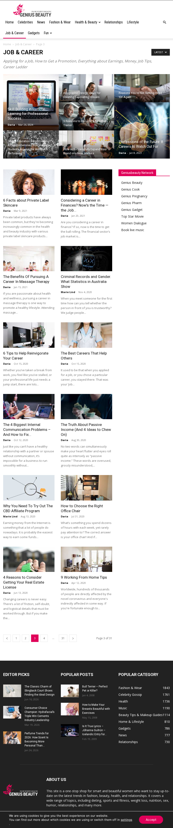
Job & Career (14, 33)
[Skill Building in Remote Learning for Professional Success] (31, 102)
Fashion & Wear (60, 22)
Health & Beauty (86, 22)
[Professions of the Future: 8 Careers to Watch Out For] (142, 130)
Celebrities (25, 22)
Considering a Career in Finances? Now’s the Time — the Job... (84, 205)
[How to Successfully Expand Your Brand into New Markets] (86, 147)
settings (126, 819)
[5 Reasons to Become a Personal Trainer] (86, 119)
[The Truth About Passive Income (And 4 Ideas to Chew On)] (86, 406)
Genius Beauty (131, 182)
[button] (164, 22)
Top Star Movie (132, 216)
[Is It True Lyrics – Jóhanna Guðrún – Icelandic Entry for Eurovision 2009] (70, 730)
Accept (151, 819)
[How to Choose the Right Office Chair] (86, 487)
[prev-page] (7, 638)
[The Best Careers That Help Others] (86, 335)
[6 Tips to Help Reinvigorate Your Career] (29, 335)
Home (9, 22)
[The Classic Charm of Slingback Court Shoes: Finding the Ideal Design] (12, 691)
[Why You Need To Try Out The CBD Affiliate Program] (29, 487)
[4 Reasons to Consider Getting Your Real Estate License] (29, 559)
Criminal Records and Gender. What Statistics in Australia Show (86, 281)
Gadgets (34, 33)
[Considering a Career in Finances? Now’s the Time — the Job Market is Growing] (86, 182)
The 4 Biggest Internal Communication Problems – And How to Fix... (27, 429)
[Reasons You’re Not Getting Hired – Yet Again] (142, 91)
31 (63, 638)
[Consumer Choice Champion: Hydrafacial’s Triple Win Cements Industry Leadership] (12, 712)
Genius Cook (130, 189)
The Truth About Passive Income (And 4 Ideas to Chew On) (86, 429)
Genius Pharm (131, 203)
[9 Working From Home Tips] (86, 559)
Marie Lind (68, 292)
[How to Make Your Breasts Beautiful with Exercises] (70, 709)
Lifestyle (133, 22)
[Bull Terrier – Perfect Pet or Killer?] (70, 691)
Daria (11, 124)
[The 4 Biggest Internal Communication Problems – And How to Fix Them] (29, 406)
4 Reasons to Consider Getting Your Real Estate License (23, 582)
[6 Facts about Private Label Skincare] (29, 182)
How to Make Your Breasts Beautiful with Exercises (96, 708)
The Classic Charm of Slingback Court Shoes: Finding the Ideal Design (40, 690)
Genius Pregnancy (134, 196)
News (41, 22)
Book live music (132, 230)
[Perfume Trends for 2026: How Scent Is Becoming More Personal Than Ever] (12, 737)
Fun (46, 33)
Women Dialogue (134, 223)
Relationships (113, 22)
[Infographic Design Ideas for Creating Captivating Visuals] (86, 91)
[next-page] (73, 638)
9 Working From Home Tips (84, 577)
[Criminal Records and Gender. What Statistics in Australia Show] (86, 258)
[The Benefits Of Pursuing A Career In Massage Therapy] (29, 258)
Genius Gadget (132, 209)
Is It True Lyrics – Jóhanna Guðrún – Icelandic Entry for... (94, 730)
